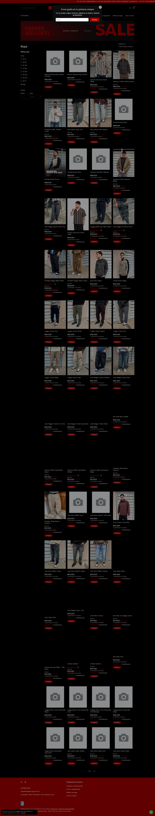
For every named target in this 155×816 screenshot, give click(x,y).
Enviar (94, 20)
